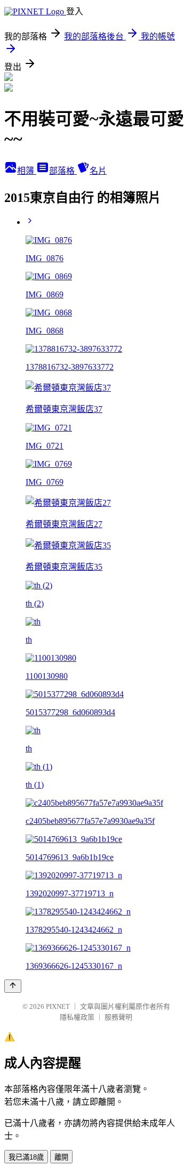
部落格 (63, 170)
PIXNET (58, 1006)
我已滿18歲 (26, 1157)
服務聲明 (118, 1017)
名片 (98, 170)
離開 (61, 1157)
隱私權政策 (77, 1017)
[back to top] (12, 986)
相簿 (26, 170)
